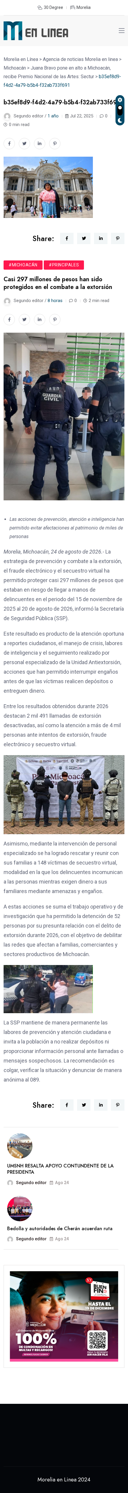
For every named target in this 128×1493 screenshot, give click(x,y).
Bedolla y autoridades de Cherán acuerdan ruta (60, 1228)
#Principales (64, 265)
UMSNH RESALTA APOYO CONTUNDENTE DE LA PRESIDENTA (60, 1168)
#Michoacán (23, 265)
